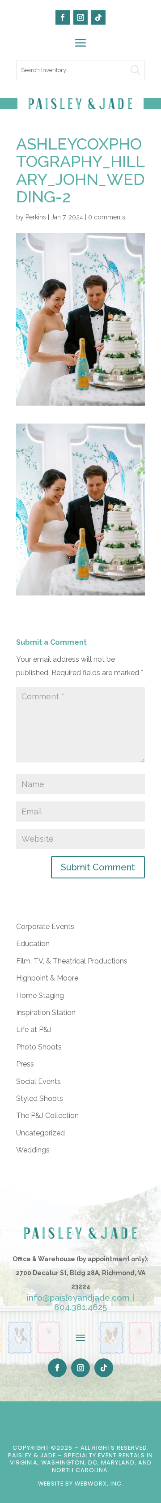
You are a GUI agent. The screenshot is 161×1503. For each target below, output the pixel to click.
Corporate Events (45, 926)
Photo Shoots (39, 1047)
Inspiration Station (46, 1012)
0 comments (106, 217)
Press (25, 1064)
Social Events (38, 1081)
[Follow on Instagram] (80, 17)
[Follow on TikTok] (98, 17)
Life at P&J (33, 1029)
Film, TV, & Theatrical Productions (71, 961)
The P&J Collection (47, 1115)
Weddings (33, 1150)
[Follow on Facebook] (62, 17)
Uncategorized (40, 1133)
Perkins (35, 217)
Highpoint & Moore (47, 978)
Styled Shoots (39, 1098)
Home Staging (40, 995)
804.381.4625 (80, 1307)
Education (33, 943)
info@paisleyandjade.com (78, 1297)
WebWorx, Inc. (99, 1483)
